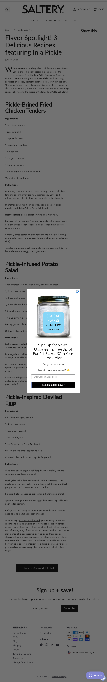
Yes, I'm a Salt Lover (53, 385)
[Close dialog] (77, 291)
